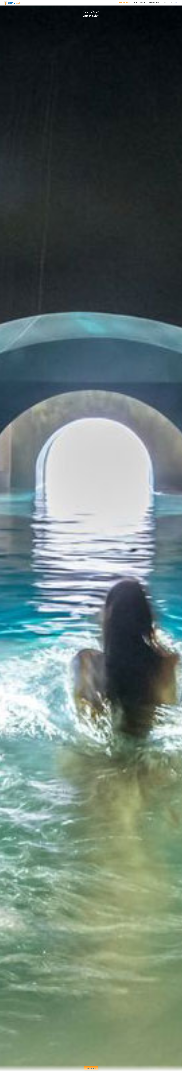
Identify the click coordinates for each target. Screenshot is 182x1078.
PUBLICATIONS (154, 3)
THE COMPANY (124, 3)
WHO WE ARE (90, 1068)
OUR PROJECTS (140, 3)
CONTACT (168, 3)
